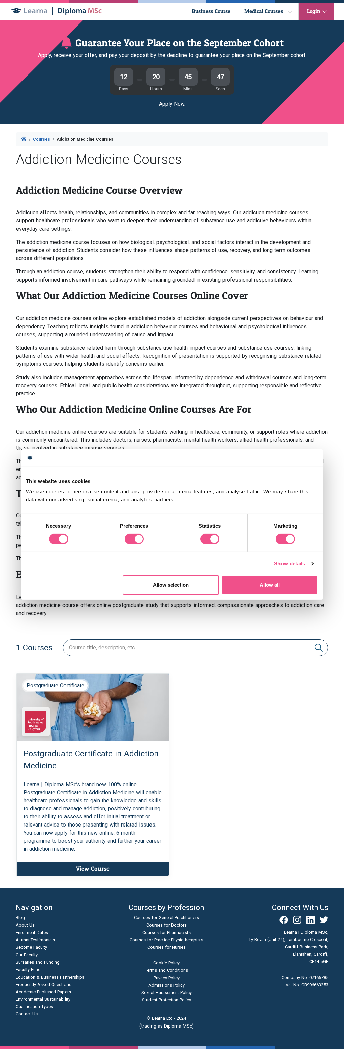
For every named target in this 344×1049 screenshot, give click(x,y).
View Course (93, 868)
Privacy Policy (167, 977)
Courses (41, 139)
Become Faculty (31, 947)
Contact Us (27, 1013)
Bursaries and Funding (38, 962)
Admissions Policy (166, 985)
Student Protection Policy (166, 999)
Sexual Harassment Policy (166, 992)
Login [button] (313, 11)
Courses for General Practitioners (166, 917)
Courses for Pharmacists (166, 932)
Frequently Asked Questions (43, 984)
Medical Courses (263, 11)
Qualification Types (34, 1006)
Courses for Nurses (166, 947)
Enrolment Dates (32, 932)
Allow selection (171, 585)
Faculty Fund (28, 969)
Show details (289, 563)
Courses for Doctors (166, 925)
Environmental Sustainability (43, 999)
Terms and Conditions (166, 970)
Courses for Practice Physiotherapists (166, 939)
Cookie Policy (166, 962)
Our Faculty (27, 954)
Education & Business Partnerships (50, 977)
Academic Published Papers (43, 991)
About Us (25, 925)
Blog (20, 917)
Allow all (270, 585)
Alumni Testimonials (35, 939)
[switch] (134, 539)
